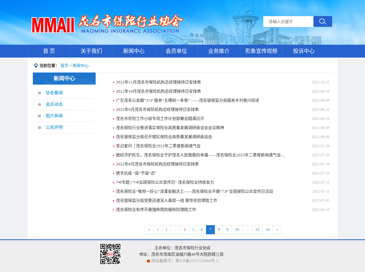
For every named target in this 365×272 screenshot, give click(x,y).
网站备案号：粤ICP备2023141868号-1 (184, 261)
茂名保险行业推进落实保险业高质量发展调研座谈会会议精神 (170, 128)
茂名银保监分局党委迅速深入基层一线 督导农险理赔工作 (166, 200)
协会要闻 (54, 92)
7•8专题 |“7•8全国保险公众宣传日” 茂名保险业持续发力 (165, 182)
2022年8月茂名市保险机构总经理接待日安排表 (157, 164)
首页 (64, 65)
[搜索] (322, 21)
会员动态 (54, 104)
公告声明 (54, 127)
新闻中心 (134, 51)
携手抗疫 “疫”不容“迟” (136, 173)
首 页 (49, 51)
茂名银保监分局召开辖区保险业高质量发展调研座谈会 (164, 137)
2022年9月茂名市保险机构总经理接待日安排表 (157, 109)
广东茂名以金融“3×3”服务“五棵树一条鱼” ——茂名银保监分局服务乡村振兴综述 (187, 100)
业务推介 (219, 51)
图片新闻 (54, 116)
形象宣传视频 (261, 51)
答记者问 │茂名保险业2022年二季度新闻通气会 (158, 146)
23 (257, 230)
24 (268, 230)
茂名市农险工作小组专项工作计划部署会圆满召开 (160, 118)
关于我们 (91, 51)
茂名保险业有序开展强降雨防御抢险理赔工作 (156, 209)
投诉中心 (303, 51)
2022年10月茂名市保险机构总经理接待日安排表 (158, 91)
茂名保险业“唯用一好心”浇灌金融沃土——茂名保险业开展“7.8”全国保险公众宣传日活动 (194, 191)
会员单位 (176, 51)
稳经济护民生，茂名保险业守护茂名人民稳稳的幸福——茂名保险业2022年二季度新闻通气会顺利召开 (201, 155)
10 (237, 230)
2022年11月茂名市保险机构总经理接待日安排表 (158, 82)
